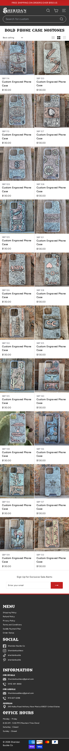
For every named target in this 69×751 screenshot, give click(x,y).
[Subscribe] (57, 585)
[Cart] (56, 11)
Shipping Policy (10, 613)
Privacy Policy (9, 621)
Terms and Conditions (12, 625)
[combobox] (34, 19)
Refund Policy (9, 616)
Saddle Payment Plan (12, 629)
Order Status (8, 633)
